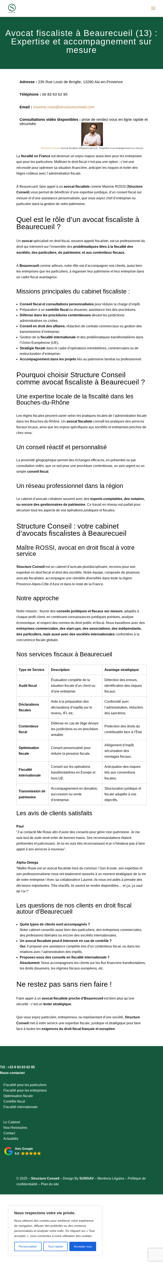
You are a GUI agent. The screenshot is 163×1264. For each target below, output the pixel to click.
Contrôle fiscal (14, 1101)
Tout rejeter (55, 1246)
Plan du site (50, 1184)
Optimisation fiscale (18, 1096)
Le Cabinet (11, 1122)
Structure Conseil (50, 148)
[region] (55, 1231)
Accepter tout (83, 1246)
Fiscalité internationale (20, 1107)
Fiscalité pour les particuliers (24, 1085)
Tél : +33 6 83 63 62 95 (17, 1067)
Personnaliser (28, 1246)
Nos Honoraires (15, 1127)
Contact (9, 1133)
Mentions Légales (110, 1178)
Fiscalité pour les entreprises (25, 1090)
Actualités (10, 1138)
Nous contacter (12, 1073)
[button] (22, 1151)
